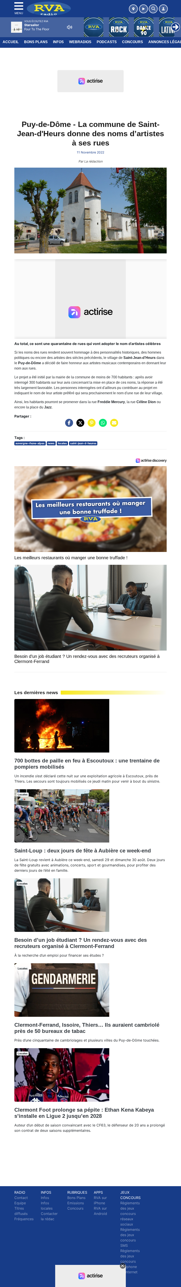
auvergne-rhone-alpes (30, 443)
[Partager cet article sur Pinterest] (90, 425)
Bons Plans (36, 42)
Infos (58, 42)
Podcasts (107, 42)
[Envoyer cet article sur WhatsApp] (102, 425)
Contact (21, 1197)
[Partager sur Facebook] (68, 425)
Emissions (75, 1203)
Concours (132, 42)
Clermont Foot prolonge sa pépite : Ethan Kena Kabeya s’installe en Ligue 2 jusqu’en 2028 (84, 1113)
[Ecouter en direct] (143, 8)
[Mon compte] (163, 8)
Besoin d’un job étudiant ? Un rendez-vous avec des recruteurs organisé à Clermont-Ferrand (80, 943)
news (51, 443)
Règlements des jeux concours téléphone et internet (130, 1261)
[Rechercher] (153, 8)
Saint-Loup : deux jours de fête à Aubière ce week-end (82, 851)
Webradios (80, 42)
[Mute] (69, 27)
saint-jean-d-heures (83, 443)
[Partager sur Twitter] (79, 425)
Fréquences (24, 1219)
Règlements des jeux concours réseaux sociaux (130, 1213)
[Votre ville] (133, 8)
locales (62, 443)
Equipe (20, 1203)
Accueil (11, 42)
